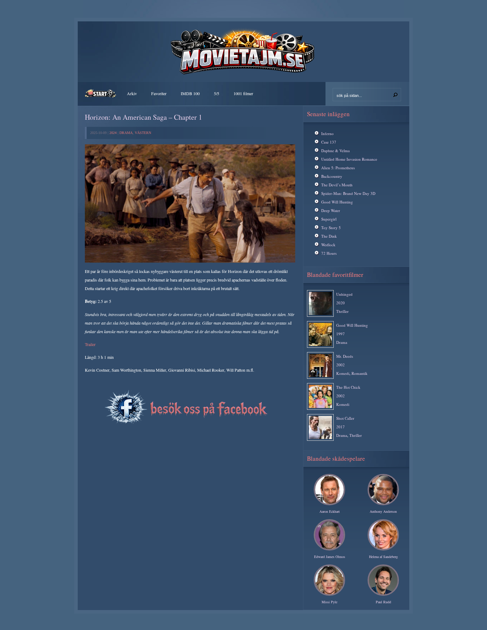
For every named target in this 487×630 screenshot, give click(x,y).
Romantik (360, 373)
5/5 (216, 93)
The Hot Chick (348, 387)
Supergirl (329, 219)
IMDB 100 (190, 93)
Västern (143, 133)
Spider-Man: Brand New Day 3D (348, 193)
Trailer (90, 344)
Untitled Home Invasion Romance (349, 159)
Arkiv (132, 93)
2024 (113, 133)
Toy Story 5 (331, 227)
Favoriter (158, 93)
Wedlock (328, 244)
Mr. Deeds (344, 356)
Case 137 (328, 142)
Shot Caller (345, 418)
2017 (340, 426)
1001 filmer (243, 93)
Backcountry (331, 176)
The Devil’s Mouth (337, 184)
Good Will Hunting (337, 202)
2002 (340, 364)
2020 (340, 302)
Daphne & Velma (335, 150)
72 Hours (329, 253)
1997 (340, 333)
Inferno (327, 133)
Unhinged (344, 294)
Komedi (342, 373)
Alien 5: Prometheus (338, 167)
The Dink (329, 236)
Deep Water (330, 210)
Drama (126, 133)
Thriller (342, 311)
